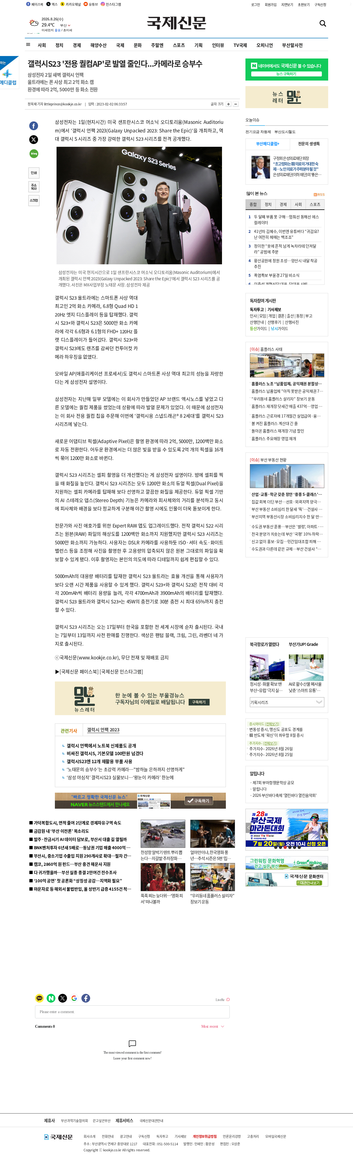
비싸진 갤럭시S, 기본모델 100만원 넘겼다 (105, 753)
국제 (120, 45)
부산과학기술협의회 (74, 1120)
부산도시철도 (285, 132)
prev (249, 828)
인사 (253, 315)
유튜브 (93, 4)
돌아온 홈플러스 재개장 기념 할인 (278, 430)
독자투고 (162, 1136)
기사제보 (180, 1136)
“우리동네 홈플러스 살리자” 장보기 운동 (283, 398)
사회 (42, 45)
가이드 (258, 328)
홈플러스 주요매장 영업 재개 (274, 438)
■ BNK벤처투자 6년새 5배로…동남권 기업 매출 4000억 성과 (81, 847)
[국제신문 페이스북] (79, 671)
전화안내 (108, 1136)
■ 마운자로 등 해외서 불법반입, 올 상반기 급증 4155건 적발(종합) (85, 889)
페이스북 (37, 4)
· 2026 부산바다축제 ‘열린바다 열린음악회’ (283, 795)
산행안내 (257, 322)
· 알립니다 (258, 789)
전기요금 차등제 (258, 132)
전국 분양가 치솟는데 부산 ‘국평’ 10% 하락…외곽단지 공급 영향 (302, 534)
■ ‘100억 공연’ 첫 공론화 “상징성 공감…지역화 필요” (75, 880)
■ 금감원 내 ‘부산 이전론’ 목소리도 (59, 831)
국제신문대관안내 (151, 1120)
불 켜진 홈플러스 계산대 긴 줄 (275, 423)
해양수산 (98, 45)
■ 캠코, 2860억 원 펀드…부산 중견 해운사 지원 (70, 864)
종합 (253, 204)
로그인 (255, 4)
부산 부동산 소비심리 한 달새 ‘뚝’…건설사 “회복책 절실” (296, 509)
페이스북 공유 (34, 127)
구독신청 (320, 4)
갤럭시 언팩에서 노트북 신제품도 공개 (101, 745)
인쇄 (34, 173)
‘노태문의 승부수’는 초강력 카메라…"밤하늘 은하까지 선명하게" (126, 769)
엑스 (55, 4)
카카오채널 (73, 4)
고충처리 (253, 1136)
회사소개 (89, 1136)
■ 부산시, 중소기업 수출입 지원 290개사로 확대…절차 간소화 (82, 856)
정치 (59, 45)
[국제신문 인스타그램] (121, 671)
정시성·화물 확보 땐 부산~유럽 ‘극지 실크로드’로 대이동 (266, 690)
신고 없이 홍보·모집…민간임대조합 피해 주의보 (290, 541)
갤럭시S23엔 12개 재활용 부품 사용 (99, 761)
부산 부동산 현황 (268, 459)
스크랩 (34, 201)
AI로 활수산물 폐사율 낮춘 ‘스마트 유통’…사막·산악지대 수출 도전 (305, 693)
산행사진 (292, 322)
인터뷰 (218, 45)
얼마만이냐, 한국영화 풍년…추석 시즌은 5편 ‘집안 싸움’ (210, 858)
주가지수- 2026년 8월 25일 (271, 754)
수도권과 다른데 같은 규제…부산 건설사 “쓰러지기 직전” (296, 549)
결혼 (281, 315)
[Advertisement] (182, 328)
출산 (290, 315)
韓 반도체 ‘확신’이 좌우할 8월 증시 (276, 735)
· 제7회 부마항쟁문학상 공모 (272, 782)
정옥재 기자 (35, 104)
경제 (77, 45)
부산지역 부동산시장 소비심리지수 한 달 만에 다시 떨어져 (297, 516)
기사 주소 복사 (34, 187)
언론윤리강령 (232, 1136)
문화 (138, 45)
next (325, 828)
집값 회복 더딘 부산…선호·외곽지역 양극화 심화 (290, 501)
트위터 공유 (34, 140)
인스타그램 (113, 4)
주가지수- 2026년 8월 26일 (271, 748)
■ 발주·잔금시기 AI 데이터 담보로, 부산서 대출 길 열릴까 (78, 839)
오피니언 (264, 45)
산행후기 (274, 322)
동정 (299, 315)
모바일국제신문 (275, 1136)
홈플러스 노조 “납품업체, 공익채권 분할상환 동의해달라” (297, 383)
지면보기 (287, 4)
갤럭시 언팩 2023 (103, 729)
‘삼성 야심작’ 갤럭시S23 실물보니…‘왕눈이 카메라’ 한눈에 (120, 777)
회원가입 (271, 4)
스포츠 (179, 45)
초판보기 (304, 4)
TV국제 (240, 45)
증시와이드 (264, 723)
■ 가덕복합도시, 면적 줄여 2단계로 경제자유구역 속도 (75, 823)
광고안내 (126, 1136)
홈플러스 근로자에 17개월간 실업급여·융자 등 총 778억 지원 (299, 416)
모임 (262, 315)
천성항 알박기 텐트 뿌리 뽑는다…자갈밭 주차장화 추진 (161, 858)
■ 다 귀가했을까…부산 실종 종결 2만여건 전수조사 (72, 872)
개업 (271, 315)
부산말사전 (292, 45)
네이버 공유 (34, 154)
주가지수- (263, 743)
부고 (308, 315)
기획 (198, 45)
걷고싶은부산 (102, 1120)
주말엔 (157, 45)
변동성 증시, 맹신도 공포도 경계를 (276, 729)
